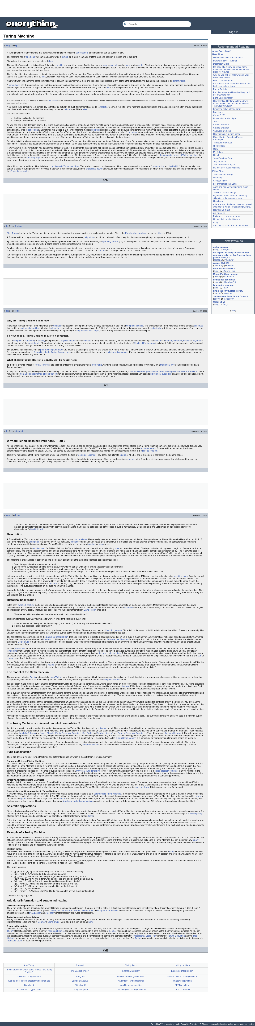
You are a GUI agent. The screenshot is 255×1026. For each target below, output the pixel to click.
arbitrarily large (33, 157)
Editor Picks (218, 171)
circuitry (41, 341)
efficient (74, 542)
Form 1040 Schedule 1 (224, 80)
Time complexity (182, 989)
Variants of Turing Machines (131, 981)
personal (218, 260)
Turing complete (80, 989)
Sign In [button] (233, 32)
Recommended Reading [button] (234, 46)
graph (23, 798)
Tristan (18, 226)
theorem (47, 639)
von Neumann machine (131, 985)
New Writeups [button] (234, 240)
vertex (62, 798)
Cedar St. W (218, 115)
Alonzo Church (47, 733)
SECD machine (182, 985)
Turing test (80, 976)
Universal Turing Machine (88, 771)
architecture (38, 548)
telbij (17, 311)
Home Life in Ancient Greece (226, 219)
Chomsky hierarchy (19, 171)
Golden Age (23, 642)
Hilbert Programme (113, 630)
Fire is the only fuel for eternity (227, 109)
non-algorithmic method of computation (38, 374)
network (187, 341)
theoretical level (167, 365)
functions (53, 583)
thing (7, 45)
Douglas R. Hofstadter (107, 910)
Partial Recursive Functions (68, 733)
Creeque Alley (220, 181)
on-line (91, 544)
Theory (10, 931)
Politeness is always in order (226, 216)
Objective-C (80, 985)
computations (80, 539)
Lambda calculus (80, 981)
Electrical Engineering (144, 343)
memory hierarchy (173, 341)
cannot (10, 658)
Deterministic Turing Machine (107, 794)
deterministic (179, 81)
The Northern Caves (222, 143)
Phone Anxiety (220, 89)
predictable (97, 365)
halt (108, 87)
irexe (17, 515)
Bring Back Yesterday (223, 98)
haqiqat (229, 260)
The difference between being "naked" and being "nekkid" (29, 971)
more (233, 310)
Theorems (12, 651)
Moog (216, 222)
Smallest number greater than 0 (131, 976)
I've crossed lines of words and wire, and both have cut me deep (232, 84)
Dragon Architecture (223, 285)
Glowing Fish (229, 271)
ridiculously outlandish (161, 374)
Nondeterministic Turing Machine (78, 801)
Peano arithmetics (56, 931)
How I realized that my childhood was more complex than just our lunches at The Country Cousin (231, 103)
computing (132, 132)
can (199, 656)
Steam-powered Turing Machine (182, 976)
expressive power (94, 169)
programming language (51, 350)
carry (171, 851)
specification (82, 53)
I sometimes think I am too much (228, 57)
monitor (158, 341)
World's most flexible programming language (29, 981)
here (90, 922)
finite (44, 77)
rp (16, 45)
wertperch (227, 249)
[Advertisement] (127, 8)
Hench (216, 155)
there (90, 816)
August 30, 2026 (221, 263)
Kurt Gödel (20, 648)
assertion (128, 607)
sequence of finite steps (87, 330)
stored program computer (166, 771)
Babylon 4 (29, 985)
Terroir (216, 121)
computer (95, 130)
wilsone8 (19, 431)
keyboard (197, 341)
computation (14, 85)
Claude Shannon (221, 124)
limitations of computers (117, 352)
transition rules (181, 576)
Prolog (138, 938)
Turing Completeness (126, 738)
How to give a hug (221, 210)
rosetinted (228, 293)
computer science (134, 326)
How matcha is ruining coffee (226, 134)
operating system (110, 241)
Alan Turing (12, 233)
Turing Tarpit (131, 965)
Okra (215, 149)
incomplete (115, 653)
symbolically (155, 328)
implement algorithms (30, 328)
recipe (51, 665)
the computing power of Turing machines (179, 155)
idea (7, 226)
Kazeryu (230, 265)
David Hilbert (36, 529)
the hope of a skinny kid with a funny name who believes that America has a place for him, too (231, 69)
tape (117, 548)
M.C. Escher (35, 913)
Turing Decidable (42, 352)
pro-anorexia (219, 213)
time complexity (141, 787)
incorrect (103, 653)
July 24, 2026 (219, 161)
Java (100, 544)
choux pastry (219, 146)
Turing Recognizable (61, 352)
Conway (42, 922)
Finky (225, 288)
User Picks (217, 54)
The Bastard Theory (80, 971)
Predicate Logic (14, 941)
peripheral (34, 343)
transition (60, 65)
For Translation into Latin (225, 184)
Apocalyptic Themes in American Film (230, 225)
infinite (67, 109)
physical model (68, 341)
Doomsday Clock (221, 64)
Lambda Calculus (27, 733)
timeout (101, 250)
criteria (123, 455)
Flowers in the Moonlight (224, 118)
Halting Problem (150, 451)
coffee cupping (220, 247)
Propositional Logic (142, 936)
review (217, 276)
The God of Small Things (224, 192)
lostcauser (228, 299)
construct (198, 326)
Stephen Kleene (104, 733)
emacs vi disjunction (182, 981)
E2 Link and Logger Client (29, 989)
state (50, 61)
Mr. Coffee (218, 152)
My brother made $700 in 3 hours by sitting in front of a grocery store (230, 197)
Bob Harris (218, 112)
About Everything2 (221, 51)
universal (102, 728)
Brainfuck (80, 965)
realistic (103, 107)
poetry (217, 293)
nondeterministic (148, 448)
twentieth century (26, 605)
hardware (29, 341)
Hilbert (160, 233)
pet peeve (53, 100)
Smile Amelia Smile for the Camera (230, 296)
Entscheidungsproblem (136, 233)
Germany (217, 177)
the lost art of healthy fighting (226, 168)
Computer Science (86, 455)
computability (158, 166)
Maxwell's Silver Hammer (225, 61)
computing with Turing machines (64, 166)
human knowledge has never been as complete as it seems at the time (164, 371)
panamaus (229, 276)
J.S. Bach (49, 913)
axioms (112, 931)
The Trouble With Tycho (224, 164)
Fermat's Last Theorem (118, 639)
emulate (57, 326)
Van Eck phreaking (222, 131)
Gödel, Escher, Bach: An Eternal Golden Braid (72, 910)
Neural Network (42, 365)
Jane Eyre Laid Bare (222, 158)
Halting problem (182, 965)
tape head (30, 57)
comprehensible (90, 744)
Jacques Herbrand (173, 733)
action (141, 65)
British (33, 677)
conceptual (33, 130)
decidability (174, 166)
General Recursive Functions (131, 733)
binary (195, 840)
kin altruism (218, 201)
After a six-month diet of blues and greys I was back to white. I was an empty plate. (232, 205)
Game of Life (54, 922)
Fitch (154, 936)
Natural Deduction (176, 936)
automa (131, 459)
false (85, 109)
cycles (198, 796)
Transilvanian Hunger (223, 174)
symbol (65, 57)
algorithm (89, 237)
